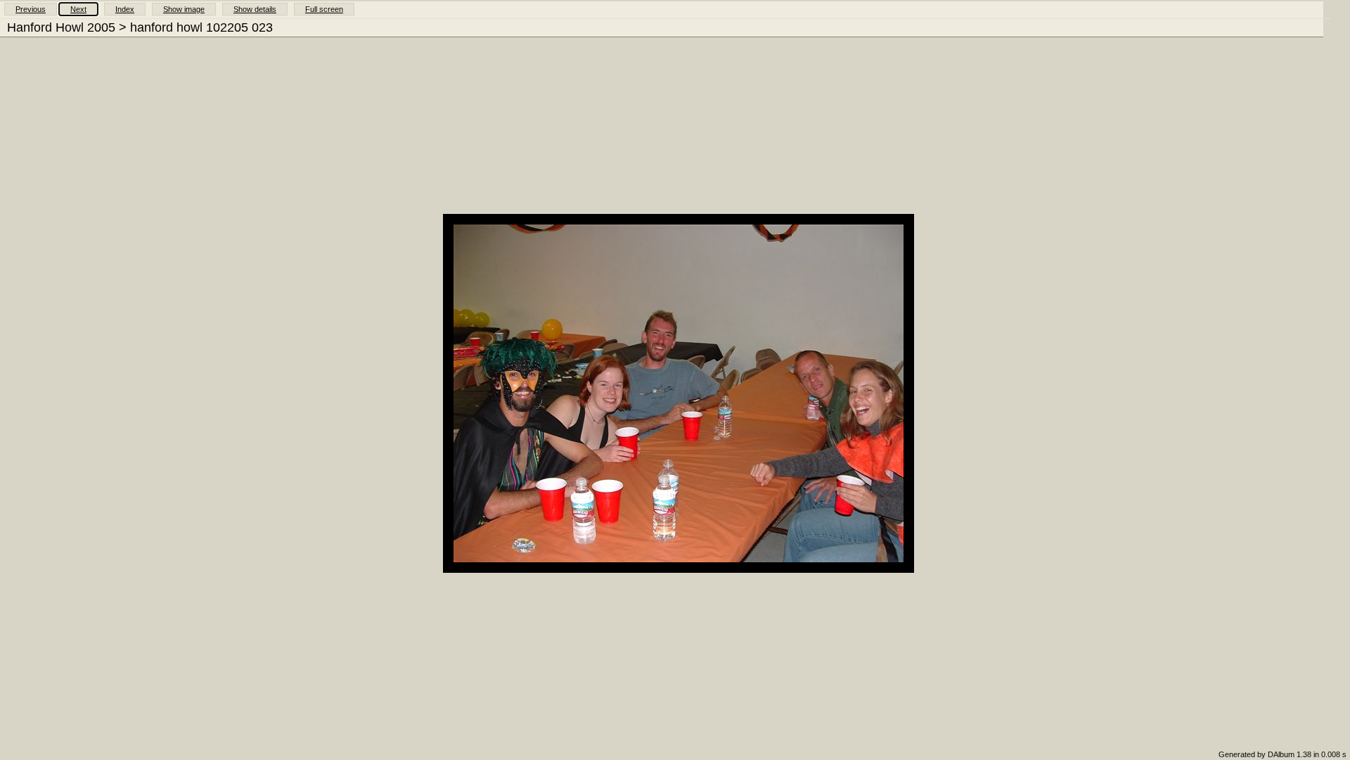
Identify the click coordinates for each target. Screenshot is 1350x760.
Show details (254, 9)
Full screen (324, 9)
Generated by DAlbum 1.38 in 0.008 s (1282, 754)
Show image (184, 9)
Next (78, 9)
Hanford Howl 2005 (61, 27)
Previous (30, 9)
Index (124, 9)
